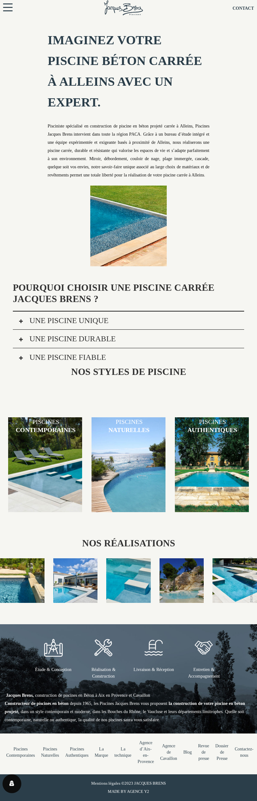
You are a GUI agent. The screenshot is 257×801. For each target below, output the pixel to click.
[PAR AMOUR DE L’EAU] (75, 598)
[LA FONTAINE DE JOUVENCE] (22, 598)
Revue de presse (203, 752)
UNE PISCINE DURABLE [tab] (72, 338)
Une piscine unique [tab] (68, 320)
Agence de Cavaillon (168, 752)
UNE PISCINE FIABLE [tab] (67, 357)
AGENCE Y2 (138, 791)
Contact (243, 8)
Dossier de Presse (221, 752)
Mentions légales (105, 783)
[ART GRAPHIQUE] (234, 598)
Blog (187, 752)
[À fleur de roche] (182, 598)
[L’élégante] (128, 598)
